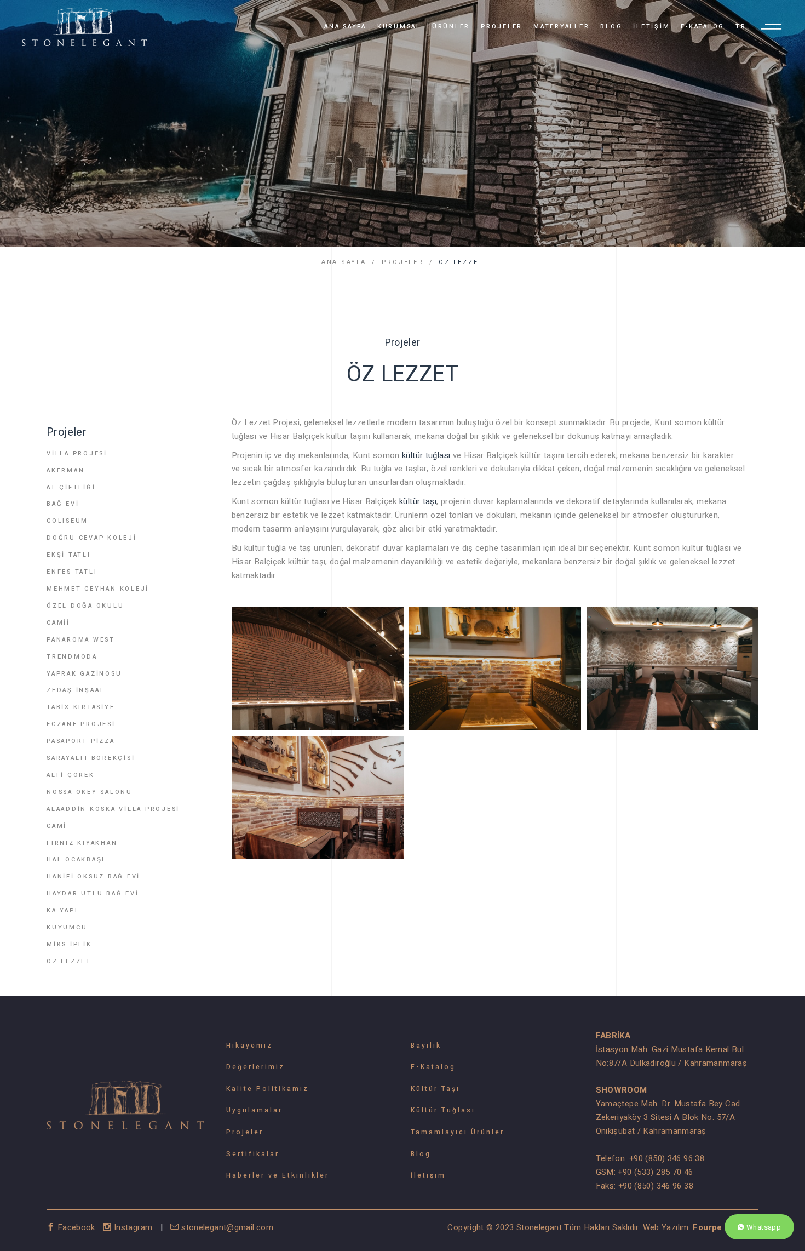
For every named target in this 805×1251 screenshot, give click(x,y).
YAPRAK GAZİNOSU (84, 673)
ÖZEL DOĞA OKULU (85, 605)
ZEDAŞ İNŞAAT (76, 690)
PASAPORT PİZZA (81, 741)
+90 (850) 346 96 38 (666, 1158)
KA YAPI (62, 910)
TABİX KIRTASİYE (80, 707)
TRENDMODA (72, 656)
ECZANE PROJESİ (81, 724)
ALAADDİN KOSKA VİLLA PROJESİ (113, 809)
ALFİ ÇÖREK (71, 775)
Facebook (76, 1227)
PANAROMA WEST (81, 639)
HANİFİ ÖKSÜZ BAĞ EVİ (93, 876)
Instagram (133, 1227)
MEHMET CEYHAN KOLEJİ (98, 588)
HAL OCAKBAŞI (76, 859)
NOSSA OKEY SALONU (90, 792)
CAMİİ (58, 622)
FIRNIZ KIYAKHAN (82, 843)
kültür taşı (417, 501)
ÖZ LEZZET (461, 262)
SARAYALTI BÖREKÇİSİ (91, 758)
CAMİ (57, 826)
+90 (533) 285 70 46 (655, 1172)
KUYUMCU (67, 927)
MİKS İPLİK (69, 944)
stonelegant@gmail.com (226, 1227)
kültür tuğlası (426, 455)
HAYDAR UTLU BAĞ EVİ (93, 893)
